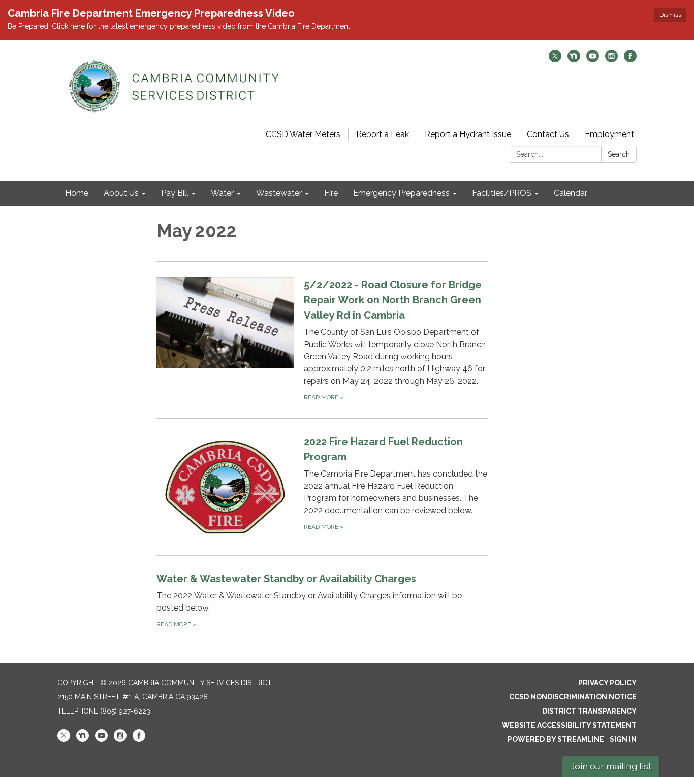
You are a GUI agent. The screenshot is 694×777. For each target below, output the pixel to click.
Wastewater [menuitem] (279, 193)
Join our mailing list (611, 766)
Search (619, 154)
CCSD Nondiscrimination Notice (573, 697)
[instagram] (611, 59)
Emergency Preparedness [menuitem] (401, 193)
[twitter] (555, 59)
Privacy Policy (607, 683)
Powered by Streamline (556, 739)
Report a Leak (382, 134)
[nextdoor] (573, 59)
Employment (609, 134)
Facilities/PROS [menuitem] (501, 193)
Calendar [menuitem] (570, 193)
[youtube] (592, 59)
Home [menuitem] (76, 193)
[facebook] (630, 59)
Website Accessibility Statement (569, 725)
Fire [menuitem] (331, 193)
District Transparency (589, 711)
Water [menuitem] (222, 193)
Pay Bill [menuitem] (174, 193)
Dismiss (670, 14)
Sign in (623, 739)
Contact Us (548, 134)
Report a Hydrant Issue (468, 134)
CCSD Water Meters (303, 134)
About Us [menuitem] (121, 193)
